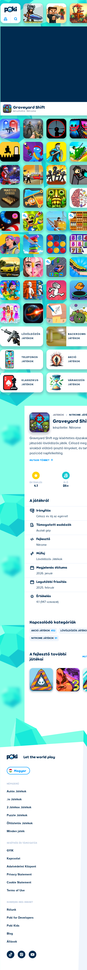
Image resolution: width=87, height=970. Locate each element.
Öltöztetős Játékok (20, 823)
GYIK (10, 850)
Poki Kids (13, 925)
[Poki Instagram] (21, 954)
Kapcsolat (13, 858)
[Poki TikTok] (10, 954)
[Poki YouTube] (32, 954)
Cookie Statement (19, 882)
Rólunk (11, 909)
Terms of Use (16, 890)
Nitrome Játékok (44, 638)
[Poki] (10, 9)
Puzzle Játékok (17, 815)
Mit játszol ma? (15, 19)
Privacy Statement (19, 874)
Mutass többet (39, 459)
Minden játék (15, 831)
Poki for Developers (20, 917)
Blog (10, 933)
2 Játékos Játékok (19, 807)
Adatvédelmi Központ (21, 866)
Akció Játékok (43, 630)
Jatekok (58, 415)
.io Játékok (14, 799)
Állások (12, 941)
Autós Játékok (16, 791)
